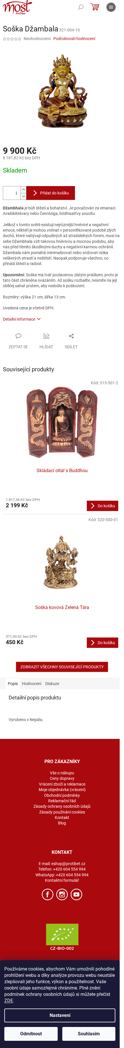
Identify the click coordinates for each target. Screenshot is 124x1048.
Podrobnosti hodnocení (74, 38)
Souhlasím (89, 1033)
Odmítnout (31, 1033)
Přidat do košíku (54, 193)
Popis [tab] (13, 683)
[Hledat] (81, 7)
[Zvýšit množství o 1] (23, 189)
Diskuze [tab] (52, 683)
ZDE (8, 1000)
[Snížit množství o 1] (23, 196)
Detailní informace (19, 319)
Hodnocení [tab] (31, 683)
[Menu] (111, 7)
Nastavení (60, 1015)
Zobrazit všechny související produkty (62, 667)
